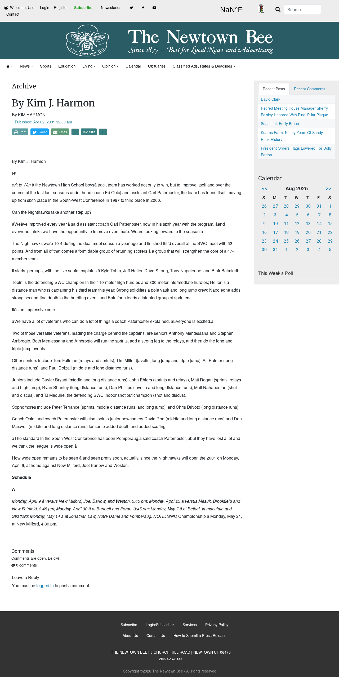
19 (297, 232)
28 (286, 206)
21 (319, 232)
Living (87, 66)
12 (297, 223)
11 (286, 223)
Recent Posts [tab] (274, 88)
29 (297, 206)
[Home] (9, 66)
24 (275, 241)
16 (264, 232)
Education (66, 66)
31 (319, 206)
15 (330, 223)
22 (330, 232)
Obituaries (157, 66)
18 (286, 232)
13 (308, 223)
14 (319, 223)
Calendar (133, 66)
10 (275, 223)
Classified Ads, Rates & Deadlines (202, 66)
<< (264, 188)
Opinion (108, 66)
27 (275, 206)
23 (264, 241)
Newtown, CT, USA (231, 9)
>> (328, 188)
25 (286, 241)
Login (44, 7)
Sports (45, 66)
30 (308, 206)
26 (264, 206)
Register (61, 7)
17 (275, 232)
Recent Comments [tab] (309, 88)
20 (308, 232)
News (25, 66)
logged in (45, 585)
